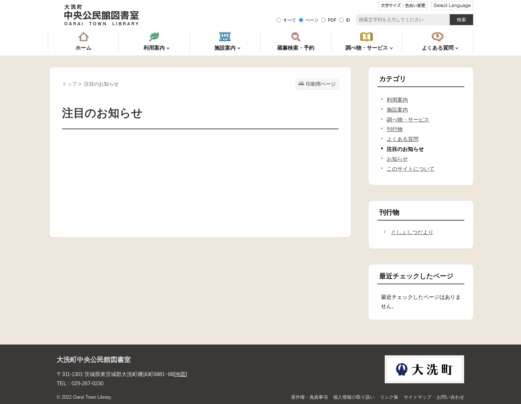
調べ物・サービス (408, 119)
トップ (69, 84)
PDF (332, 20)
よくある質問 (403, 139)
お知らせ (397, 159)
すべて (289, 20)
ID (348, 20)
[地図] (180, 374)
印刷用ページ (321, 84)
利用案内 (397, 100)
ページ (312, 20)
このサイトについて (411, 169)
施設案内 (397, 110)
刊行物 (395, 129)
